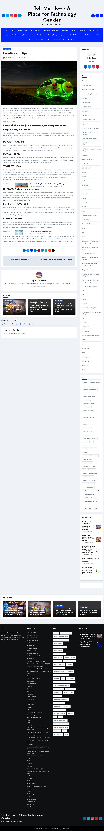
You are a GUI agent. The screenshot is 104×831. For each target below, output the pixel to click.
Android (84, 98)
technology (86, 504)
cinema (85, 452)
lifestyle (84, 237)
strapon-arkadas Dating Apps (91, 335)
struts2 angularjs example (90, 497)
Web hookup (85, 361)
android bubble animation (90, 389)
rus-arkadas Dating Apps (89, 308)
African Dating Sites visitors (90, 94)
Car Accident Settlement (89, 448)
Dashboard (55, 30)
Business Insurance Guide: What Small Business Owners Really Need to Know (88, 570)
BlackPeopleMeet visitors (89, 138)
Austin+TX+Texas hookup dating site (39, 664)
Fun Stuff (85, 185)
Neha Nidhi (10, 309)
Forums (73, 30)
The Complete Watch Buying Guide (18, 259)
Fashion (84, 172)
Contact (37, 30)
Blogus (57, 828)
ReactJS (84, 303)
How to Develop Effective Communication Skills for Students (64, 305)
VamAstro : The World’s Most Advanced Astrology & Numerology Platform (14, 612)
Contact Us (46, 30)
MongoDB (85, 270)
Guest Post (7, 49)
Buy (91, 441)
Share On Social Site (87, 35)
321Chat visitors (87, 85)
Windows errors (87, 508)
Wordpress (85, 365)
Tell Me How (11, 58)
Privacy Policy (52, 35)
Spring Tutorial (86, 331)
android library (87, 400)
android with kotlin (88, 428)
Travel (83, 352)
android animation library (90, 386)
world (95, 508)
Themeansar (65, 828)
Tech (83, 344)
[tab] (6, 324)
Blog (31, 30)
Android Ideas (86, 102)
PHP (83, 295)
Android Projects (87, 115)
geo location (86, 466)
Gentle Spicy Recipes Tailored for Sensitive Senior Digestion (12, 305)
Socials (84, 322)
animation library (87, 431)
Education (85, 164)
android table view (88, 421)
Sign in (31, 39)
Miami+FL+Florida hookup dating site (38, 737)
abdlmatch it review (88, 89)
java (84, 469)
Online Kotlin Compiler (17, 35)
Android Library (86, 107)
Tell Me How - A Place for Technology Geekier (52, 14)
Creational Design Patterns (90, 455)
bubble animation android (90, 438)
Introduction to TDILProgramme (88, 30)
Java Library (85, 219)
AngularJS (85, 124)
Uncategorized (86, 357)
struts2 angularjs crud (89, 494)
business (85, 441)
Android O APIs (87, 407)
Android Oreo (86, 414)
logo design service (88, 483)
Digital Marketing (87, 462)
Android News (86, 111)
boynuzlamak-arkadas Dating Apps (38, 669)
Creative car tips (15, 53)
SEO (83, 318)
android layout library (89, 396)
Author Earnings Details (19, 30)
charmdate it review (88, 159)
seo (92, 490)
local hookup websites (88, 253)
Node (83, 290)
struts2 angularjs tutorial (90, 501)
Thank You (71, 39)
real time (85, 490)
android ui (85, 424)
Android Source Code (88, 119)
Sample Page (74, 35)
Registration (63, 35)
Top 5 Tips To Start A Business (41, 231)
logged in (13, 333)
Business (84, 155)
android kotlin (86, 393)
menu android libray (88, 487)
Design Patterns (87, 459)
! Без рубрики (86, 81)
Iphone (84, 207)
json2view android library (90, 473)
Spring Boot (85, 327)
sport (97, 490)
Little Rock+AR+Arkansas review (37, 732)
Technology (57, 39)
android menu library (88, 403)
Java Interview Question (89, 215)
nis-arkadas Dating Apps (89, 286)
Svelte (84, 339)
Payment (43, 35)
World (83, 370)
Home (7, 30)
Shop (98, 35)
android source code (88, 417)
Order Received (32, 35)
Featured (84, 176)
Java (83, 211)
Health (84, 198)
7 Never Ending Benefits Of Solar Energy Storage (47, 184)
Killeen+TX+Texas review (89, 224)
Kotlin (83, 228)
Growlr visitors (86, 189)
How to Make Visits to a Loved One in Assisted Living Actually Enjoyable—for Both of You (88, 549)
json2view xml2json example (90, 480)
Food (83, 181)
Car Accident (86, 445)
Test (64, 39)
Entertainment (86, 168)
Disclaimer (65, 30)
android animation (95, 382)
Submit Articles (41, 39)
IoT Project (85, 202)
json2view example (88, 476)
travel (93, 504)
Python (84, 299)
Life (83, 232)
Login (6, 35)
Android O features (88, 410)
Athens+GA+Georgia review (90, 128)
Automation (86, 435)
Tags (49, 39)
